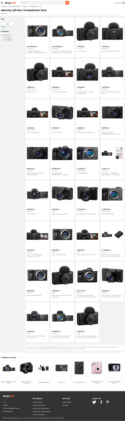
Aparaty (25, 6)
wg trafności (7, 35)
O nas (4, 402)
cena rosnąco (7, 37)
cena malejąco (8, 40)
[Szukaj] (44, 2)
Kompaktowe (33, 6)
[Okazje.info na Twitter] (94, 402)
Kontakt (5, 405)
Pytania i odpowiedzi (39, 414)
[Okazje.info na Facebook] (101, 402)
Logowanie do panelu (39, 405)
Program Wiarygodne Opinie (11, 408)
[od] (4, 24)
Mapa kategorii (66, 402)
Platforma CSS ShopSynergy (41, 408)
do (8, 24)
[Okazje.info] (11, 3)
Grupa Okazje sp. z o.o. (17, 418)
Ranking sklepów (8, 411)
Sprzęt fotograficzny (15, 6)
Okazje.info (4, 6)
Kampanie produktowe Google (41, 411)
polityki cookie (60, 418)
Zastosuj (3, 26)
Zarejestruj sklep (37, 402)
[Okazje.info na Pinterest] (107, 402)
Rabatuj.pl (65, 405)
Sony (40, 6)
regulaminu (50, 418)
